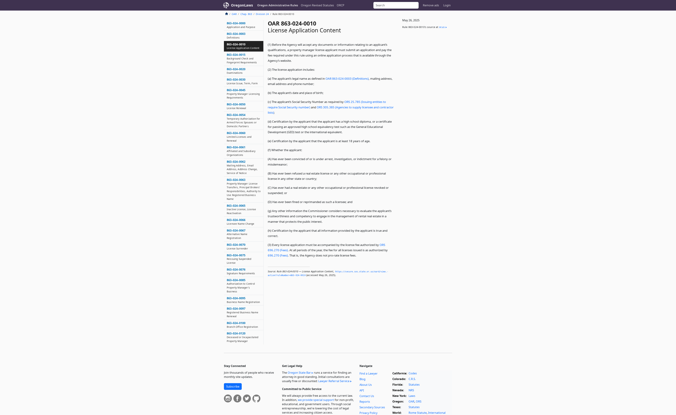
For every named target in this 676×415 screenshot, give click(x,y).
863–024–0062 (242, 167)
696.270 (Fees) (278, 255)
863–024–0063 (244, 189)
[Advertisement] (425, 90)
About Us (365, 385)
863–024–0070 (237, 246)
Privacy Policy (368, 413)
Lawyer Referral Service (333, 381)
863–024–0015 (242, 58)
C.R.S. (412, 379)
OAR (234, 14)
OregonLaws (242, 5)
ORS (418, 401)
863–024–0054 (243, 120)
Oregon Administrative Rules (277, 5)
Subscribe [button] (232, 386)
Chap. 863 (246, 14)
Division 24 (262, 14)
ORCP (340, 5)
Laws (412, 396)
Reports (364, 402)
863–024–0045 (243, 93)
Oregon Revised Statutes (317, 5)
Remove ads (431, 5)
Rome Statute (418, 413)
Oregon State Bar (299, 373)
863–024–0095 (243, 300)
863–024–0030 (242, 81)
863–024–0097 (242, 312)
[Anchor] (294, 60)
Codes (413, 373)
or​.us (442, 27)
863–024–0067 (237, 234)
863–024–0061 (241, 151)
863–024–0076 (241, 271)
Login (447, 5)
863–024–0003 (236, 35)
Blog (362, 379)
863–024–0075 (239, 259)
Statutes (414, 385)
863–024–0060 (239, 136)
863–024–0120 (242, 337)
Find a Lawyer (368, 373)
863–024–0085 (241, 285)
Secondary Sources (372, 407)
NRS (411, 390)
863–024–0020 (236, 71)
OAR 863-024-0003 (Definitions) (347, 79)
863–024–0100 (242, 324)
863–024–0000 (241, 25)
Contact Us (366, 396)
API (361, 390)
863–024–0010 (243, 46)
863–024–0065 (241, 209)
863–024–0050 (236, 106)
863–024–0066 (240, 221)
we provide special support (316, 400)
